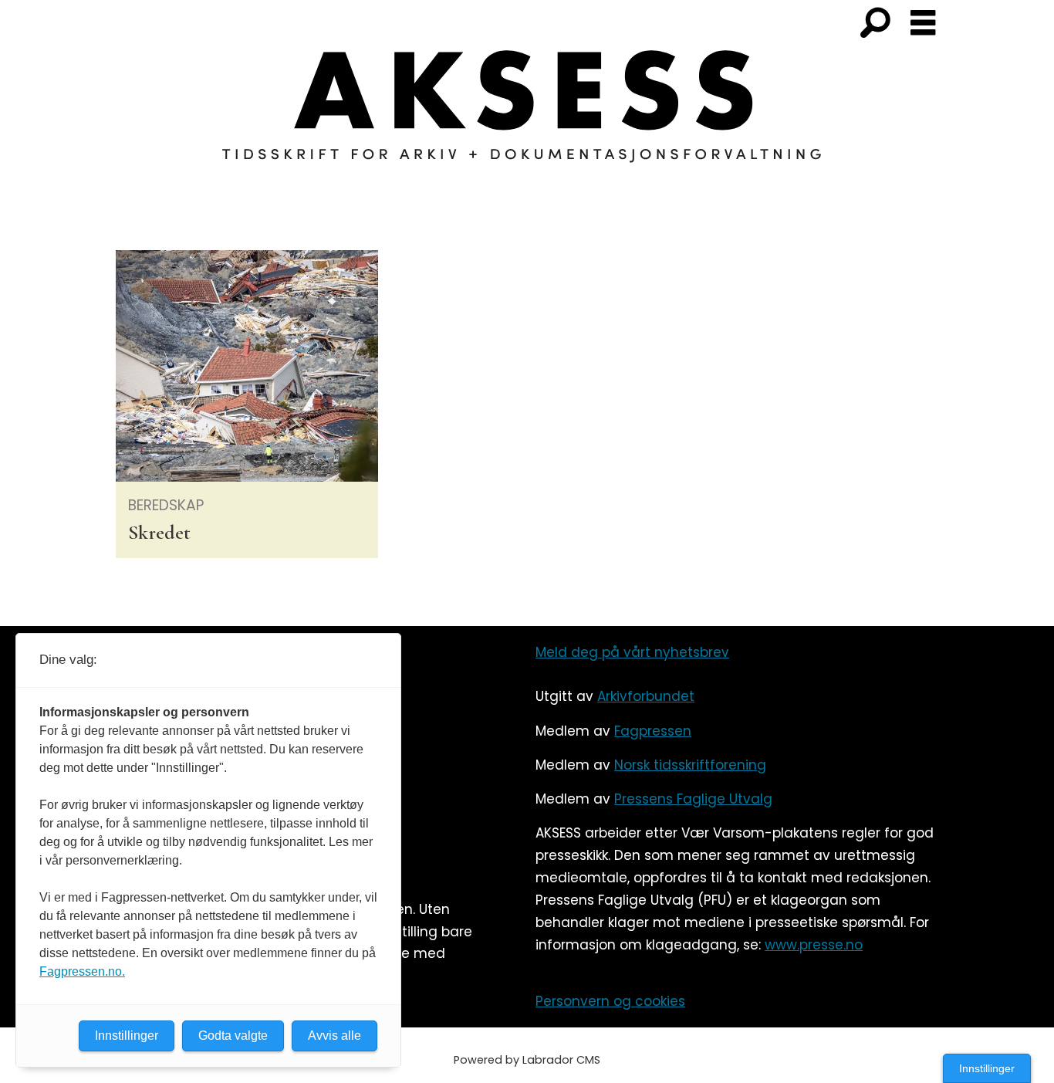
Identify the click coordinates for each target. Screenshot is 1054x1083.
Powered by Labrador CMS (527, 1060)
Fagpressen (652, 731)
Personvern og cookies (610, 1001)
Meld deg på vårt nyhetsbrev (632, 652)
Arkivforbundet (645, 696)
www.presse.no (814, 945)
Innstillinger (987, 1068)
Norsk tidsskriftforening (690, 765)
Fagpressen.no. (82, 971)
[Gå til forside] (527, 116)
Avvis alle (334, 1035)
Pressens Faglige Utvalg (693, 799)
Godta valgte (233, 1035)
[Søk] (875, 24)
